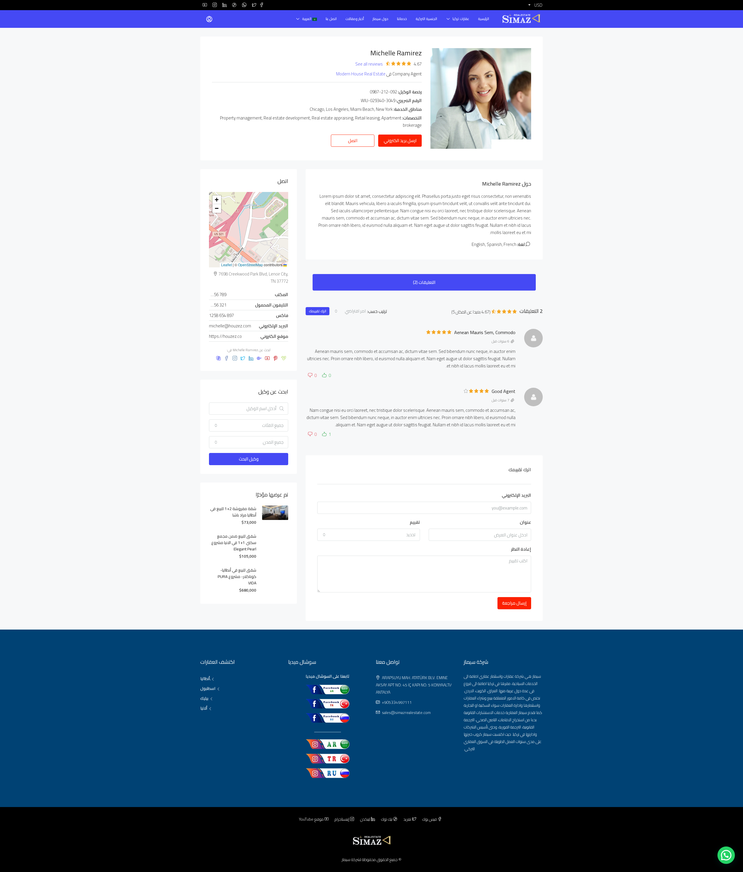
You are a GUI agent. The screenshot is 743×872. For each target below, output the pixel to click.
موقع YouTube (311, 819)
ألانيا (203, 708)
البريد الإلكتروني (516, 495)
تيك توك (386, 819)
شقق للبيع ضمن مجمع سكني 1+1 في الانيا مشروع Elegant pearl (233, 542)
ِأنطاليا (205, 678)
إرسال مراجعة (514, 603)
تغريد (407, 819)
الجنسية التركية (426, 18)
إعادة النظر (521, 549)
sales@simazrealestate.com (406, 712)
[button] (216, 199)
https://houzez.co (225, 336)
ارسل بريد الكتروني (400, 140)
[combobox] (350, 311)
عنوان (525, 522)
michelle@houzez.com (230, 326)
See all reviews (369, 64)
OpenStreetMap (250, 264)
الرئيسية (483, 18)
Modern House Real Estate (360, 74)
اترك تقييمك (317, 311)
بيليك (204, 698)
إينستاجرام (342, 819)
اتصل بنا (331, 18)
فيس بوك (429, 819)
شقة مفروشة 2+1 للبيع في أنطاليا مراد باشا (233, 512)
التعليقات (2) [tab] (424, 282)
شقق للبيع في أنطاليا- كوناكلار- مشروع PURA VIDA (237, 576)
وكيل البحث (249, 459)
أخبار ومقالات (354, 18)
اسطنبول (207, 688)
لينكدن (365, 819)
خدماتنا (402, 18)
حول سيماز (380, 18)
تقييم (415, 522)
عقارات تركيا (460, 18)
